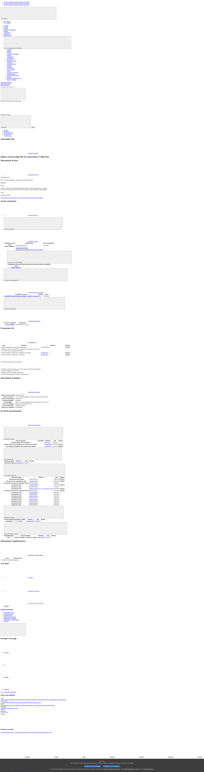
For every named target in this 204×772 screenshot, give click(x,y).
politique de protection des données (112, 769)
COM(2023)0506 (33, 503)
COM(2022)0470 (33, 499)
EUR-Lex (16, 560)
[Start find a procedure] (13, 94)
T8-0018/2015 (44, 354)
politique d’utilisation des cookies (131, 769)
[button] (25, 726)
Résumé (68, 347)
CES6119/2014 (41, 537)
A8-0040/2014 (44, 352)
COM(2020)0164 (33, 492)
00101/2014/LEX (18, 462)
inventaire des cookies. (148, 769)
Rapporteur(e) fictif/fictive (22, 248)
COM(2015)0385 (33, 481)
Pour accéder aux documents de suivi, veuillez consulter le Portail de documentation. (22, 197)
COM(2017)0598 (33, 485)
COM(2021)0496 (33, 496)
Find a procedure (5, 85)
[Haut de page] (13, 629)
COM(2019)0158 (33, 488)
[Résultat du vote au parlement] (53, 367)
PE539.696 (47, 442)
